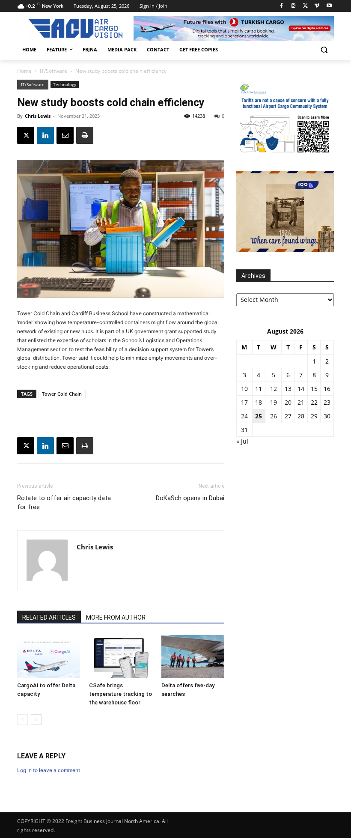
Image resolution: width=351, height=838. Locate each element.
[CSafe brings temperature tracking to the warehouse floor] (120, 656)
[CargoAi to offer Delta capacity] (48, 656)
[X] (305, 6)
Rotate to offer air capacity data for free (64, 502)
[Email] (65, 135)
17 (244, 402)
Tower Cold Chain (62, 394)
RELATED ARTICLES (49, 617)
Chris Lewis (38, 116)
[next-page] (36, 719)
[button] (324, 50)
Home (24, 71)
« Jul (242, 441)
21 (300, 402)
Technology (64, 84)
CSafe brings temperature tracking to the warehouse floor (120, 694)
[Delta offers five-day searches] (192, 656)
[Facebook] (281, 6)
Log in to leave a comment (48, 770)
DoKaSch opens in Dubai (190, 498)
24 (244, 416)
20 (288, 402)
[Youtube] (329, 6)
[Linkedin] (45, 135)
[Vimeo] (317, 6)
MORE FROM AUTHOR (116, 617)
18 (258, 402)
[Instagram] (293, 6)
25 (258, 416)
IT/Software (53, 71)
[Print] (84, 135)
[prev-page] (22, 719)
